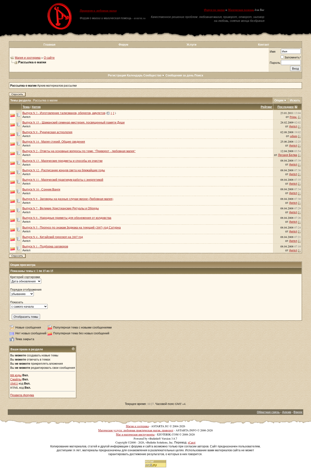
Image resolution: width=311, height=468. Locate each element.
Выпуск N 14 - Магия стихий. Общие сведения (53, 141)
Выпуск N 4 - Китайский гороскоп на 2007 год (52, 237)
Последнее (285, 107)
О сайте (49, 57)
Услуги (191, 44)
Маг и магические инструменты (135, 434)
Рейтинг (266, 107)
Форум (123, 44)
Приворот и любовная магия (98, 10)
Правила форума (22, 395)
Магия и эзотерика (28, 57)
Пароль (275, 63)
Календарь (135, 75)
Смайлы (16, 379)
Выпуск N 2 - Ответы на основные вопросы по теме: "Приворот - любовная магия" (79, 151)
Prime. (293, 117)
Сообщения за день (179, 75)
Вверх (298, 412)
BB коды (16, 375)
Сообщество (152, 75)
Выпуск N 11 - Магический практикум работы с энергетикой (62, 179)
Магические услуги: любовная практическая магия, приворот (135, 430)
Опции (278, 100)
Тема (26, 107)
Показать (16, 302)
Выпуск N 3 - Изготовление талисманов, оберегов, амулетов (63, 113)
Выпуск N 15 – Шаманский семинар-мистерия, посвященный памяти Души (73, 122)
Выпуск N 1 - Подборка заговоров (45, 246)
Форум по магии (214, 10)
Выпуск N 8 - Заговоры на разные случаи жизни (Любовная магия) (67, 199)
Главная (49, 44)
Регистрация (117, 75)
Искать (295, 100)
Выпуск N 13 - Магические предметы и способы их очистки (62, 161)
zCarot (191, 442)
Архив (286, 412)
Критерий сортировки (25, 277)
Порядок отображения (26, 289)
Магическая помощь (241, 10)
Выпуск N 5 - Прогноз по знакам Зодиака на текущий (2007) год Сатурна (71, 227)
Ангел (26, 117)
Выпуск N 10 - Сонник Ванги (41, 189)
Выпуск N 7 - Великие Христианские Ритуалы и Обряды (60, 208)
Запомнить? (293, 57)
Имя (273, 51)
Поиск (198, 75)
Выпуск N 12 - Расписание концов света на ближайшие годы (63, 170)
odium (293, 136)
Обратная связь (268, 412)
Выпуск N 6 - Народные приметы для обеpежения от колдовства (66, 218)
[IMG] (14, 383)
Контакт (263, 44)
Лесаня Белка (287, 155)
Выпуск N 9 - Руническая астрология (47, 132)
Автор (36, 107)
